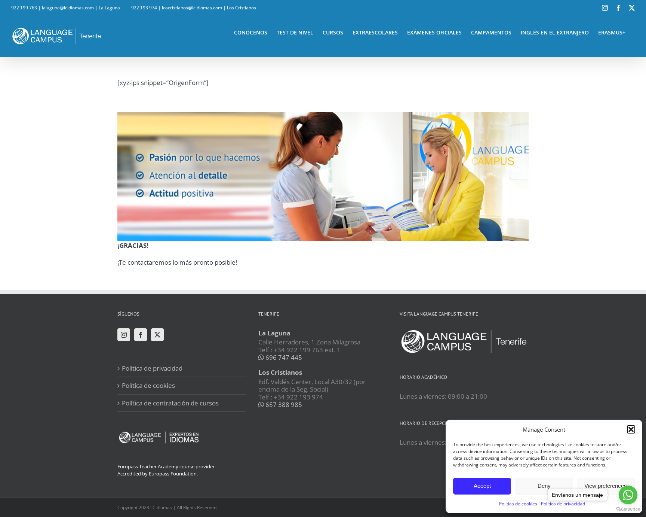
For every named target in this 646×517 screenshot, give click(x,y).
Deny (544, 486)
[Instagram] (123, 334)
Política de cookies (518, 504)
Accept (482, 486)
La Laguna (109, 7)
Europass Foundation (173, 473)
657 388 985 (283, 404)
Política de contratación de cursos (170, 403)
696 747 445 (283, 357)
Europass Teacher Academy (147, 466)
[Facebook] (140, 334)
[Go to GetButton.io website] (628, 509)
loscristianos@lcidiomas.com (192, 7)
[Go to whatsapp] (628, 495)
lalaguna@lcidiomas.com (68, 7)
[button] (631, 429)
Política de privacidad (152, 368)
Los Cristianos (241, 7)
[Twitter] (157, 334)
